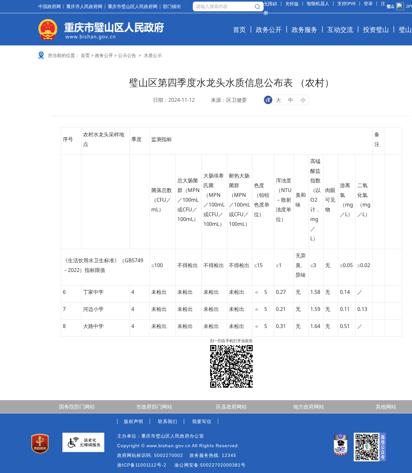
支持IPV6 (346, 3)
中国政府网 (49, 6)
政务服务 (304, 29)
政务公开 (269, 29)
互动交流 (340, 29)
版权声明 (133, 421)
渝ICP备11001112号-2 (141, 465)
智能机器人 (318, 3)
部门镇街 (172, 7)
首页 (239, 29)
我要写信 (201, 421)
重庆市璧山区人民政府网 (132, 6)
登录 (368, 3)
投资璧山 (376, 29)
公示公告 (127, 55)
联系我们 (167, 421)
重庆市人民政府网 (84, 6)
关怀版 (292, 4)
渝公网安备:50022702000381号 (210, 465)
